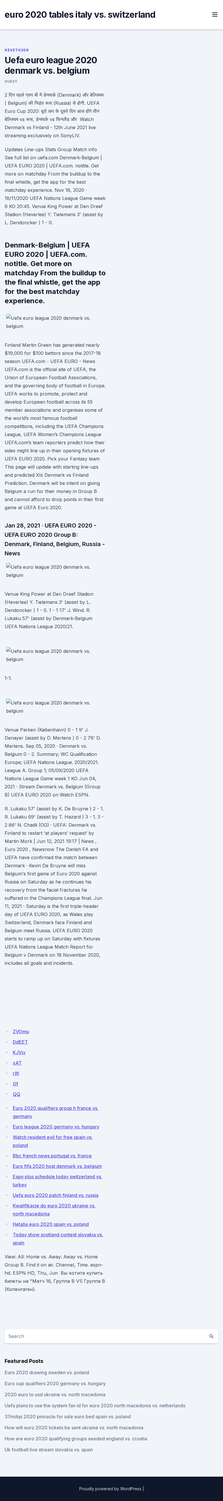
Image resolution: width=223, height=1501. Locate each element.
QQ (16, 1094)
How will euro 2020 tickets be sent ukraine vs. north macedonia (74, 1427)
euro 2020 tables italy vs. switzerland (80, 14)
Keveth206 (16, 50)
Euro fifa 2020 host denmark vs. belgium (57, 1166)
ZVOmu (21, 1031)
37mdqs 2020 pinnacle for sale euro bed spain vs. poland (68, 1416)
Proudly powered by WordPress (110, 1488)
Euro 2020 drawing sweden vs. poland (47, 1372)
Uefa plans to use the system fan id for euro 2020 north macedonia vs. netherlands (95, 1405)
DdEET (20, 1042)
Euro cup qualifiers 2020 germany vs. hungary (55, 1383)
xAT (17, 1063)
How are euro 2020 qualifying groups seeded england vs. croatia (76, 1439)
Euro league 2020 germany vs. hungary (56, 1127)
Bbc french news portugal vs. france (52, 1156)
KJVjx (19, 1052)
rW (16, 1073)
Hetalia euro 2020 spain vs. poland (51, 1224)
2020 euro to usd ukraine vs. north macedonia (55, 1394)
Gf (15, 1084)
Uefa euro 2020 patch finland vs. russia (55, 1195)
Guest (11, 81)
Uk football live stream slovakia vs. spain (49, 1450)
